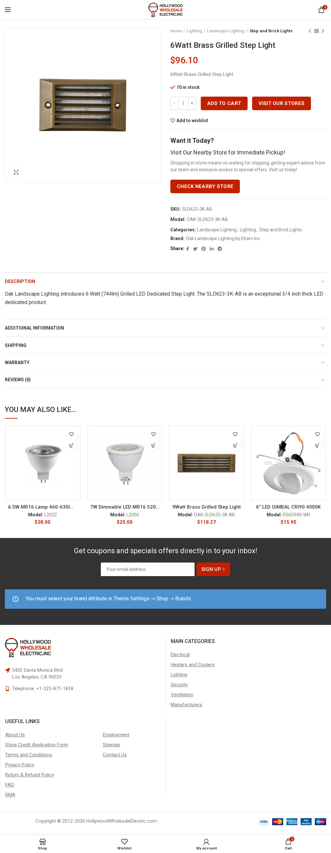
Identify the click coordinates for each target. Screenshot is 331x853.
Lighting (194, 30)
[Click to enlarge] (16, 172)
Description (20, 281)
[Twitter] (195, 249)
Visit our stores (281, 103)
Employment (116, 735)
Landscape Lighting (225, 30)
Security (179, 685)
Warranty (17, 362)
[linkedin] (212, 249)
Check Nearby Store (205, 186)
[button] (71, 445)
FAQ (9, 785)
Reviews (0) (18, 379)
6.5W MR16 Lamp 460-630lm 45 (42, 507)
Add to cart (224, 103)
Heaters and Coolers (193, 665)
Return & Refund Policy (29, 775)
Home (176, 30)
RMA (10, 795)
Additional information (34, 328)
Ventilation (182, 695)
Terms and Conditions (28, 755)
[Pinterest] (203, 249)
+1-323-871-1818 (54, 688)
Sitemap (111, 745)
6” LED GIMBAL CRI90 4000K (288, 507)
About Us (15, 735)
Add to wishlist (192, 120)
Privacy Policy (19, 765)
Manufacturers (186, 705)
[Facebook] (187, 249)
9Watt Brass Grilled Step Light (206, 507)
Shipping (16, 345)
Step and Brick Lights (271, 30)
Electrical (180, 655)
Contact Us (115, 755)
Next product (323, 31)
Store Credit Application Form (36, 745)
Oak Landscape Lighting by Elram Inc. (223, 238)
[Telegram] (220, 249)
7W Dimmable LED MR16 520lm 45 (124, 507)
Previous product (310, 31)
